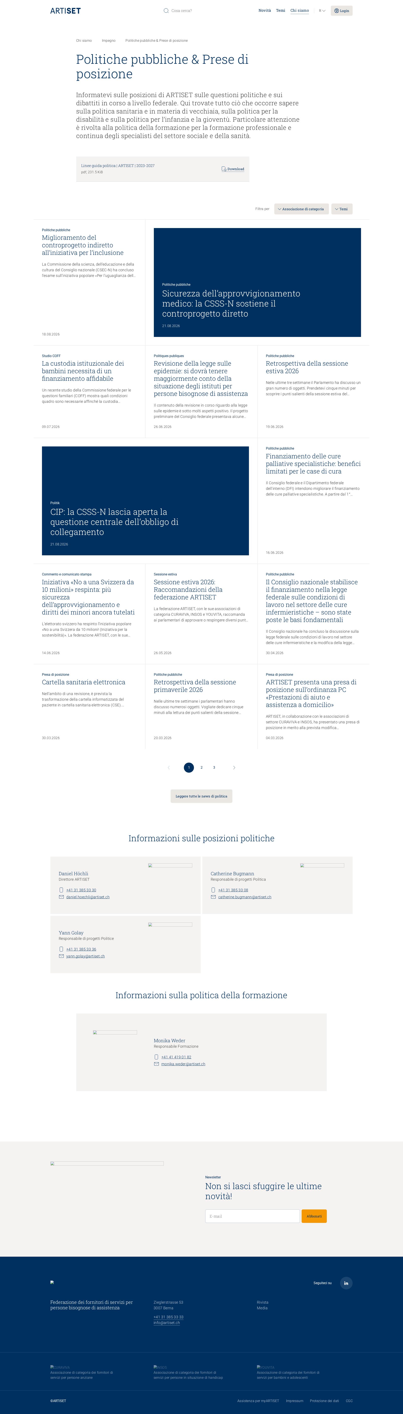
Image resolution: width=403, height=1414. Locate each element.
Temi (280, 10)
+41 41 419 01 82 (176, 1057)
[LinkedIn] (346, 1283)
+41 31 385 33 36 (81, 949)
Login (344, 10)
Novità (265, 10)
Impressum (295, 1401)
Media (262, 1308)
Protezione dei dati (324, 1401)
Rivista (263, 1302)
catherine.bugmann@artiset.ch (244, 897)
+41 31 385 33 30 (81, 890)
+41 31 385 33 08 (233, 890)
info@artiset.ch (167, 1322)
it (320, 11)
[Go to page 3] (234, 768)
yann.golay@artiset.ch (85, 956)
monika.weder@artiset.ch (183, 1064)
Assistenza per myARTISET (258, 1401)
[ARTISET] (105, 11)
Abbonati (314, 1216)
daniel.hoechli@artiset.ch (88, 897)
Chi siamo (299, 10)
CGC (349, 1401)
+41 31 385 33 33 (168, 1317)
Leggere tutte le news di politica (201, 796)
